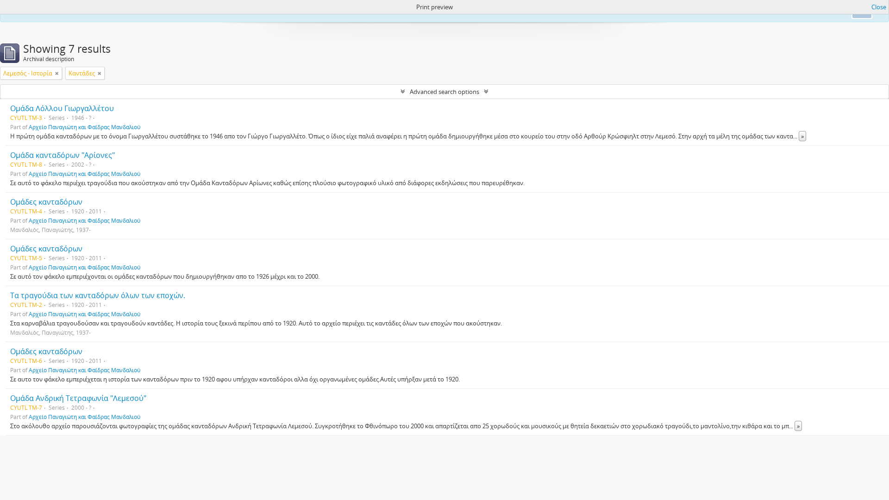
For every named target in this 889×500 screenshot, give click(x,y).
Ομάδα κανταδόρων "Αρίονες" (62, 155)
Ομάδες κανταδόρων (46, 202)
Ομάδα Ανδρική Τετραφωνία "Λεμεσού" (78, 398)
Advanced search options (444, 92)
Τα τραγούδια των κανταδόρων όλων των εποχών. (97, 295)
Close (878, 7)
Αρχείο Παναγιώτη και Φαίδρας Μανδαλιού (84, 127)
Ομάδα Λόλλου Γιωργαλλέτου (62, 108)
